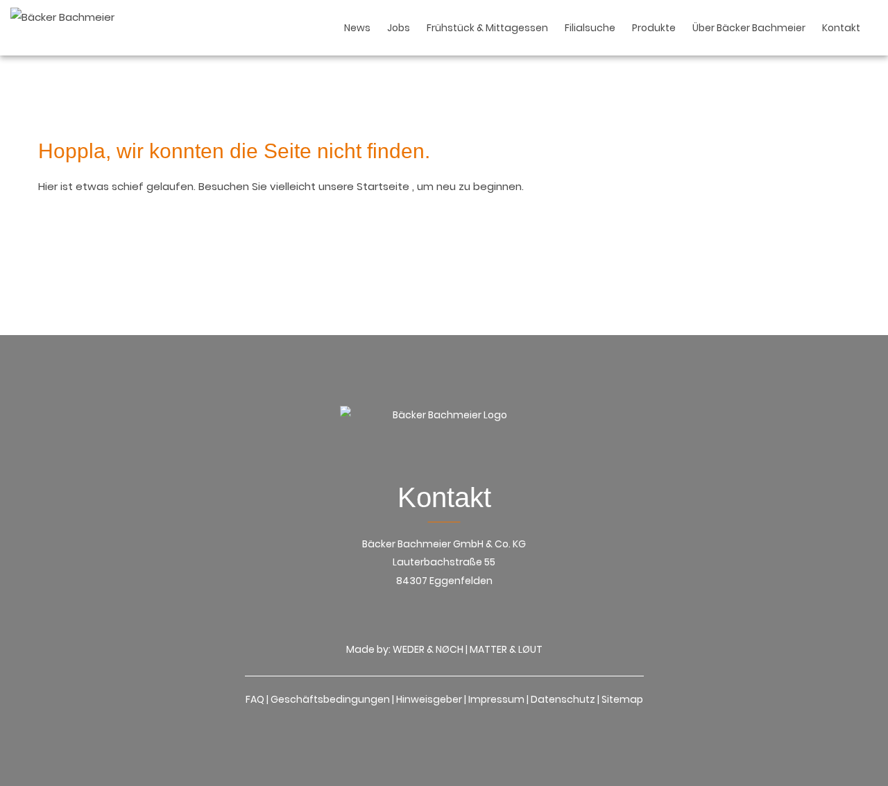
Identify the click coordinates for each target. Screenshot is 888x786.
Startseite (384, 186)
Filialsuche (590, 28)
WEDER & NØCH (428, 649)
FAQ (255, 699)
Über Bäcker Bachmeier (748, 28)
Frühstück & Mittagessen (487, 28)
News (357, 28)
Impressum (496, 699)
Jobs (398, 28)
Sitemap (622, 699)
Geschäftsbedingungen (330, 699)
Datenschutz (563, 699)
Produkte (654, 28)
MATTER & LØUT (506, 649)
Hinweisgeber (429, 699)
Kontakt (841, 28)
